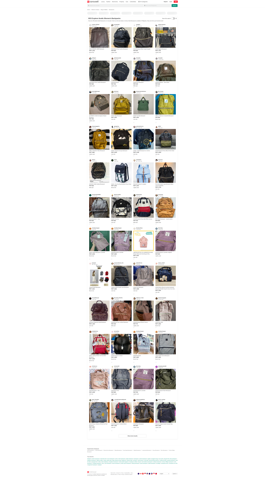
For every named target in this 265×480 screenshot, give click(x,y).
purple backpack (171, 460)
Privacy (123, 474)
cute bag (146, 460)
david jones (140, 460)
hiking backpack (135, 463)
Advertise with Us (114, 474)
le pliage (158, 463)
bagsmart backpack (92, 464)
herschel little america (154, 460)
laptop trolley (100, 460)
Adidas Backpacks (137, 450)
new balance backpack (147, 461)
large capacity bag (116, 460)
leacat (139, 461)
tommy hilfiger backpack (167, 461)
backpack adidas (133, 461)
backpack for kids (173, 463)
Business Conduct (128, 474)
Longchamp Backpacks (146, 450)
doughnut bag (154, 458)
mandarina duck (164, 463)
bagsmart (124, 460)
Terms (119, 474)
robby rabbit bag (107, 460)
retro (103, 463)
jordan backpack (96, 458)
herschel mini (103, 458)
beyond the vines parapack (170, 458)
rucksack (135, 460)
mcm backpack (110, 458)
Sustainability (127, 472)
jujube (149, 458)
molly (99, 461)
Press (122, 472)
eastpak (100, 464)
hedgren (89, 458)
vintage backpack (97, 463)
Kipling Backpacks (118, 450)
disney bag (129, 460)
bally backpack (129, 458)
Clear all (156, 17)
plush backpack (143, 463)
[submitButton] (174, 5)
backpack (136, 458)
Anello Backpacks (98, 450)
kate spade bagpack (123, 461)
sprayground (94, 461)
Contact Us (118, 472)
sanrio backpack (143, 458)
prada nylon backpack (126, 463)
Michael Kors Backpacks (108, 450)
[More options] (89, 54)
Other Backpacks (90, 450)
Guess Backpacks (156, 450)
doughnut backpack (113, 461)
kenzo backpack (116, 463)
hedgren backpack (91, 460)
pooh (116, 458)
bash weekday (104, 461)
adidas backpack (157, 461)
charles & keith (163, 460)
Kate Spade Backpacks (127, 450)
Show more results (132, 436)
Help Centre (113, 472)
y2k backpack (108, 463)
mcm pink (161, 458)
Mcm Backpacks (164, 450)
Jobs (131, 472)
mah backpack (121, 458)
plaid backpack (151, 463)
